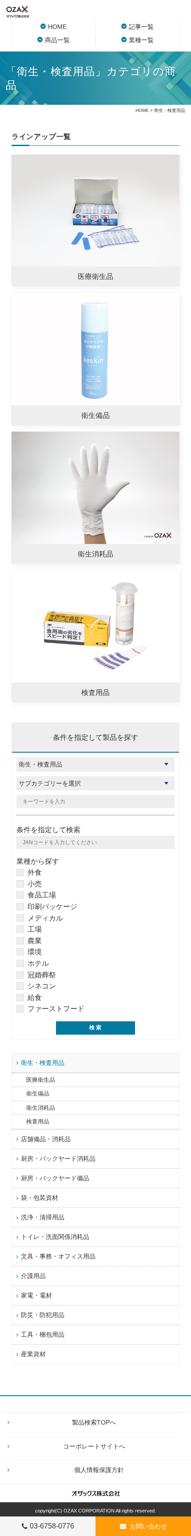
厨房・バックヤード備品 (55, 1178)
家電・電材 (36, 1295)
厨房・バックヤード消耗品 (58, 1158)
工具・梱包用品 (42, 1334)
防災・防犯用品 (42, 1314)
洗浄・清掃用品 (42, 1217)
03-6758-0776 (52, 1526)
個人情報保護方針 (99, 1469)
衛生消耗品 (40, 1107)
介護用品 (33, 1275)
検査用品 (37, 1121)
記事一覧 (141, 26)
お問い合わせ (148, 1526)
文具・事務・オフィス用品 (58, 1256)
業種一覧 (141, 40)
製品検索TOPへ (94, 1422)
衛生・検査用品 (42, 1062)
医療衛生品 (40, 1079)
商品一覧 (57, 40)
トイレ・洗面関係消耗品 (55, 1236)
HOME (57, 26)
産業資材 (33, 1353)
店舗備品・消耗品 (46, 1139)
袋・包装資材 (39, 1197)
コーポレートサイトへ (94, 1446)
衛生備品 (37, 1093)
